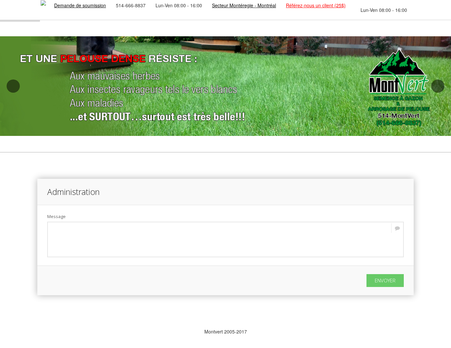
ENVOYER (385, 280)
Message (56, 216)
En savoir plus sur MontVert (96, 331)
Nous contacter (354, 331)
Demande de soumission (80, 5)
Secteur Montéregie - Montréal (244, 5)
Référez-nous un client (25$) (316, 5)
